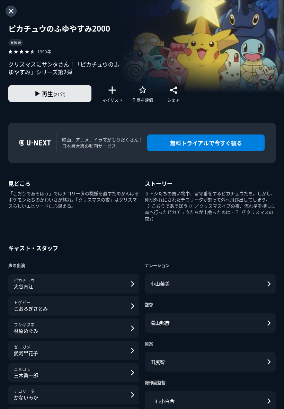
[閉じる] (11, 11)
